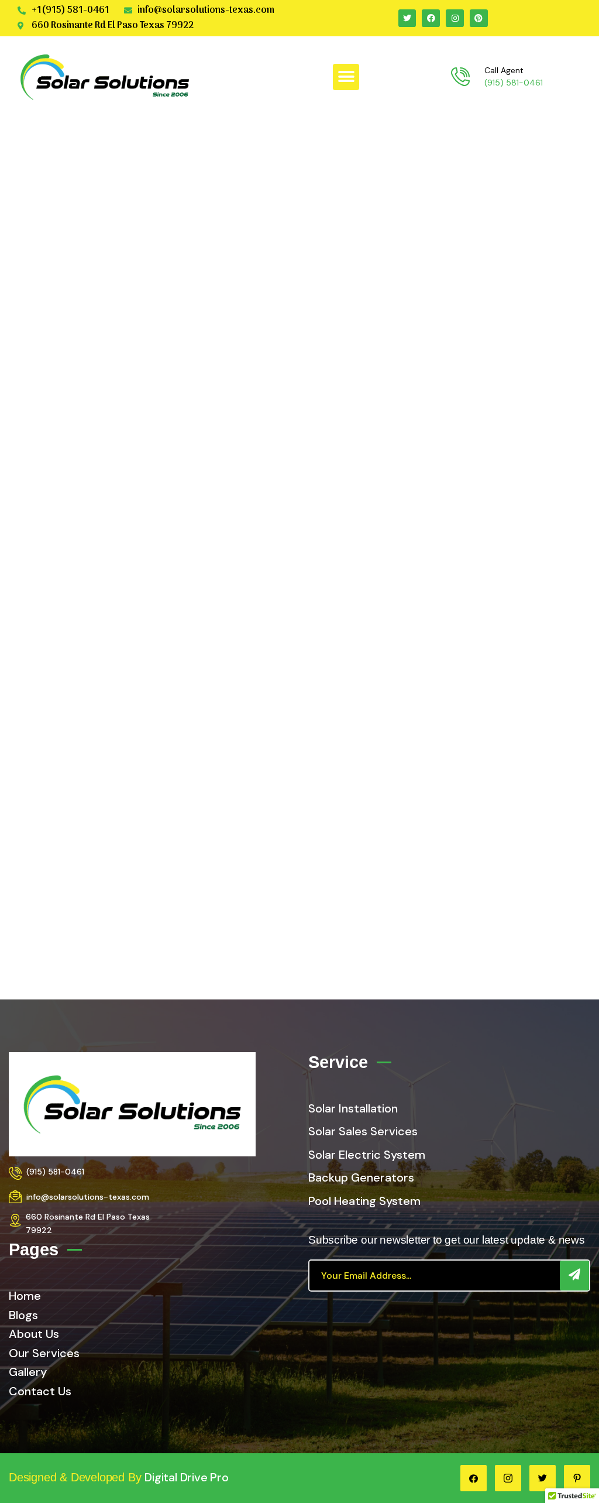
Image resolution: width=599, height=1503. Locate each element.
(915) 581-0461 (513, 82)
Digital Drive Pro (186, 1477)
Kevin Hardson (299, 916)
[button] (346, 77)
